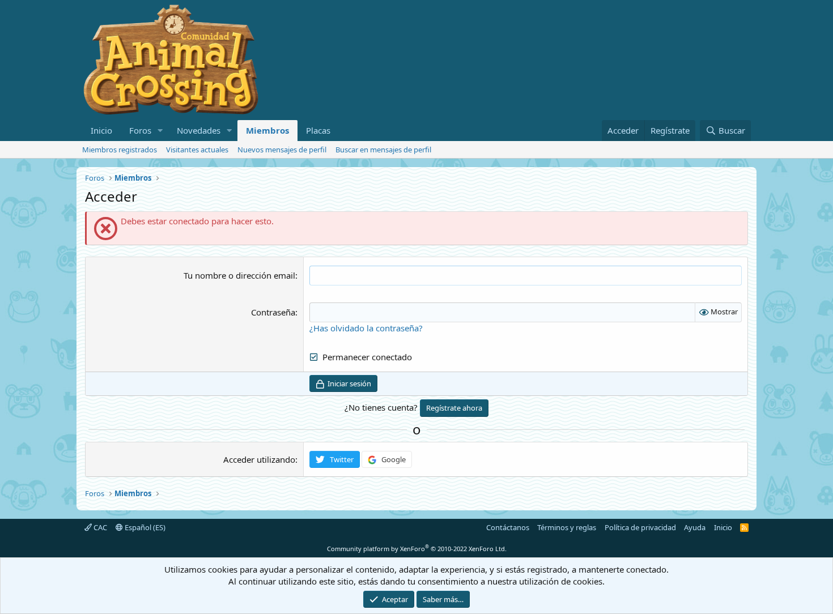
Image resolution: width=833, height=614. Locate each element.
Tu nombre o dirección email (239, 275)
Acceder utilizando (259, 459)
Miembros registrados (119, 149)
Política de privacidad (640, 527)
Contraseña (273, 312)
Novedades (198, 130)
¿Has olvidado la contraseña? (366, 328)
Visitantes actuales (197, 149)
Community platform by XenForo (417, 548)
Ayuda (695, 527)
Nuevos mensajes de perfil (281, 149)
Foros (140, 130)
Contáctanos (507, 527)
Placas (318, 130)
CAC (99, 527)
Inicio (101, 130)
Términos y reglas (566, 527)
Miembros (267, 130)
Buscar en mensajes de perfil (383, 149)
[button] (160, 130)
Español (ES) (144, 527)
